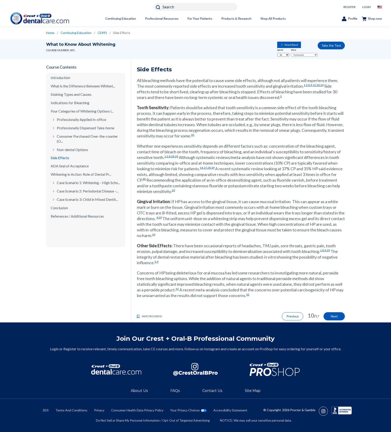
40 (144, 179)
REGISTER (349, 7)
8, (309, 85)
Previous (292, 316)
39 (176, 156)
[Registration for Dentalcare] (116, 369)
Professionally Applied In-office (81, 119)
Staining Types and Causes (71, 94)
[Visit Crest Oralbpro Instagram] (325, 411)
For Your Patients (200, 18)
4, (157, 217)
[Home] (39, 18)
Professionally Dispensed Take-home (85, 128)
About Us (139, 391)
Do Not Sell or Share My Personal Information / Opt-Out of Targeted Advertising (153, 420)
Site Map (252, 391)
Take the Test (331, 45)
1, (305, 85)
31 (177, 288)
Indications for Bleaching (70, 103)
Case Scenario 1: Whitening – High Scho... (88, 182)
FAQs (175, 391)
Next (334, 316)
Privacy (99, 410)
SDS (46, 410)
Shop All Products (273, 18)
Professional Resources (162, 18)
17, (205, 167)
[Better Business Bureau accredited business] (341, 411)
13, (315, 85)
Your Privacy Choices (185, 410)
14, (202, 167)
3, (307, 85)
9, (311, 85)
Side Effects (60, 158)
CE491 (102, 33)
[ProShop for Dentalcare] (274, 369)
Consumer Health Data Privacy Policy (137, 410)
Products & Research (236, 18)
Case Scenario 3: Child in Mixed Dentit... (87, 199)
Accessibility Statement (230, 410)
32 (247, 294)
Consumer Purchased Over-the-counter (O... (87, 138)
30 (192, 135)
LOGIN (366, 7)
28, (318, 85)
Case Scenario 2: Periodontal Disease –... (87, 191)
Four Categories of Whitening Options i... (82, 111)
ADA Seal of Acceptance (70, 166)
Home (50, 33)
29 (322, 85)
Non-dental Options (72, 149)
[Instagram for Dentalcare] (195, 369)
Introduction (60, 77)
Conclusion (59, 208)
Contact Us (212, 391)
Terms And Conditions (71, 410)
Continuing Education (120, 18)
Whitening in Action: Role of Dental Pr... (81, 174)
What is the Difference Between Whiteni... (83, 86)
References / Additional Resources (77, 216)
